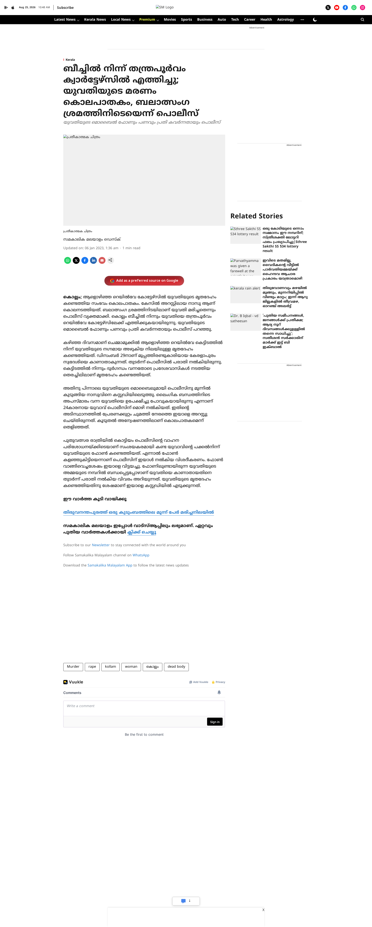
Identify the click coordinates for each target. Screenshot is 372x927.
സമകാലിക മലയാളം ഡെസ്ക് (92, 239)
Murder (73, 667)
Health (266, 20)
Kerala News (95, 20)
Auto (222, 20)
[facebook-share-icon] (84, 263)
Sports (186, 20)
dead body (176, 667)
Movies (170, 20)
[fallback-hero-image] (245, 235)
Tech (235, 20)
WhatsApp (141, 555)
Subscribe (65, 8)
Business (204, 20)
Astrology (285, 20)
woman (131, 667)
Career (249, 20)
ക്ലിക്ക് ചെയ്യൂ (141, 532)
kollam (110, 667)
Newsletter (101, 545)
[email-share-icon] (102, 263)
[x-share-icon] (76, 263)
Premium (147, 20)
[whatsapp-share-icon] (67, 263)
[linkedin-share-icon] (93, 263)
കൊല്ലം (152, 667)
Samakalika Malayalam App (110, 565)
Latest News (65, 20)
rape (92, 667)
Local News (121, 20)
